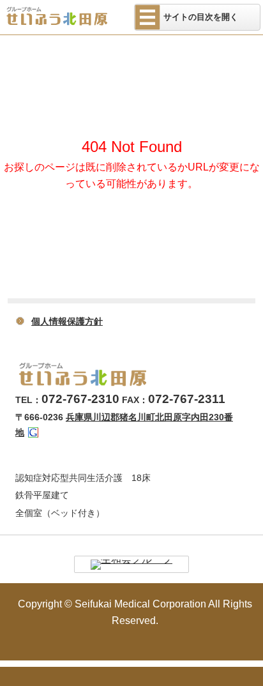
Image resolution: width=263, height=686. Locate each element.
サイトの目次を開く (200, 17)
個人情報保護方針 (67, 321)
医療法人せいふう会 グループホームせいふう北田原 (65, 16)
